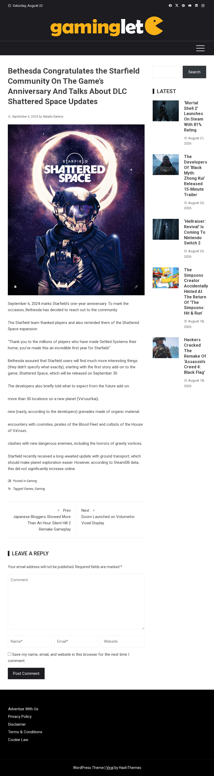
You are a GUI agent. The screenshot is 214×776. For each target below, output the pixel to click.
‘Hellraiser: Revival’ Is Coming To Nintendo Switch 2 (195, 232)
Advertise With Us (23, 709)
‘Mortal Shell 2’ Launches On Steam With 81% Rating (193, 116)
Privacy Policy (20, 716)
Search (194, 72)
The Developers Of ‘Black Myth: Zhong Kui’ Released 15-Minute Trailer (195, 175)
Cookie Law (18, 739)
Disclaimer (17, 724)
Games (28, 489)
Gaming (32, 481)
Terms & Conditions (25, 732)
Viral (110, 768)
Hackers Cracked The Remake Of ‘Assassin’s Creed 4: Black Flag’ (195, 356)
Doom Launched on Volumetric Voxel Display (108, 516)
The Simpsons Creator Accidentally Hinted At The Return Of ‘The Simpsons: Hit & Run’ (196, 291)
